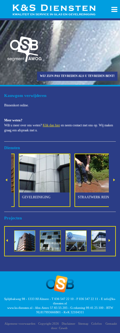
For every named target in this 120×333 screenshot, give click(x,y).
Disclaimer (68, 323)
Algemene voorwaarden (19, 323)
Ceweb (63, 328)
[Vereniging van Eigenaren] (24, 240)
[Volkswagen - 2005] (76, 240)
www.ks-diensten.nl (19, 307)
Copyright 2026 (48, 323)
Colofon (96, 323)
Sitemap (83, 323)
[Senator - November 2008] (101, 240)
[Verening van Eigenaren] (50, 240)
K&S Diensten (56, 10)
